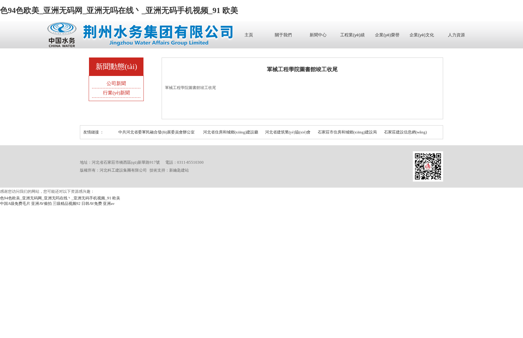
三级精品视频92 (67, 203)
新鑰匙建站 (179, 170)
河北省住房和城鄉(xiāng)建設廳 (230, 132)
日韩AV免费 (91, 203)
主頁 (249, 34)
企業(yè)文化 (422, 34)
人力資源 (456, 34)
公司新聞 (116, 83)
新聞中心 (318, 34)
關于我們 (283, 34)
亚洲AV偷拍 (41, 203)
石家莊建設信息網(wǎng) (405, 132)
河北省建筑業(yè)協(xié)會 (288, 132)
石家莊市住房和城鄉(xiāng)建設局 (347, 132)
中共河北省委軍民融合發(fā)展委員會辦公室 (156, 132)
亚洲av (109, 203)
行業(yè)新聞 (116, 92)
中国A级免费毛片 (15, 203)
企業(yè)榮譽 (387, 34)
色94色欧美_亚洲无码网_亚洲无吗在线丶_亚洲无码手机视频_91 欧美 (119, 10)
